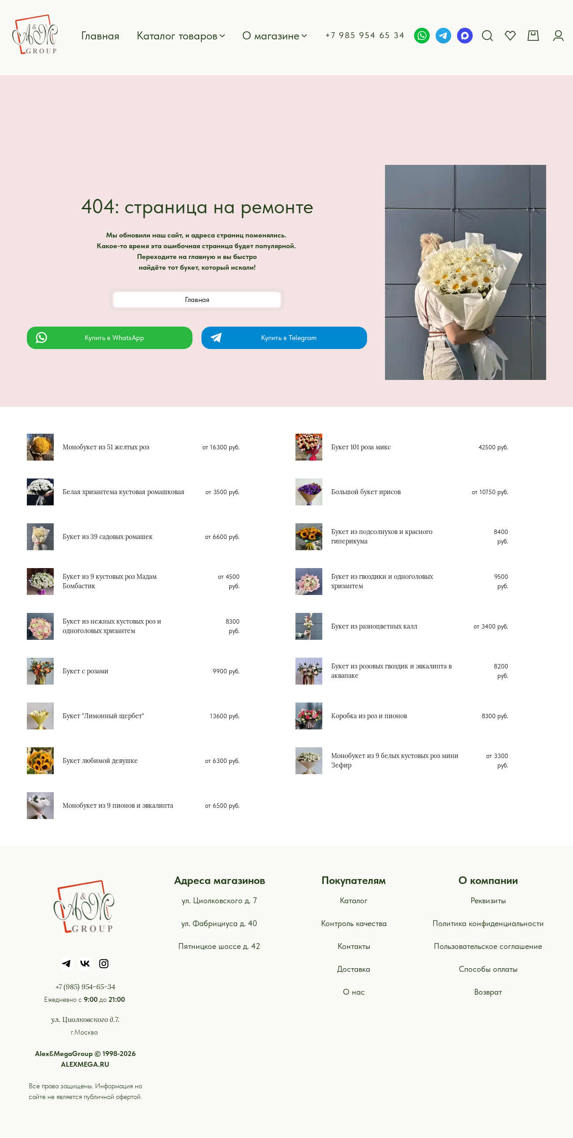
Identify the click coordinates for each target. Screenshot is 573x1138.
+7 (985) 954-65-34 (85, 986)
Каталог (354, 900)
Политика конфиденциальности (488, 923)
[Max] (465, 35)
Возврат (488, 991)
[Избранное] (510, 36)
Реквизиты (488, 900)
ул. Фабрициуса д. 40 (219, 923)
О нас (354, 991)
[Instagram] (104, 964)
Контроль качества (354, 923)
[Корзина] (534, 36)
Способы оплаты (488, 969)
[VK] (85, 964)
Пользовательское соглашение (488, 946)
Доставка (353, 969)
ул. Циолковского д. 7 (219, 900)
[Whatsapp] (422, 35)
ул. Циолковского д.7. (85, 1019)
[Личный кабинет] (558, 36)
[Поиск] (487, 36)
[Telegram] (443, 35)
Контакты (354, 946)
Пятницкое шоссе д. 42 (219, 946)
